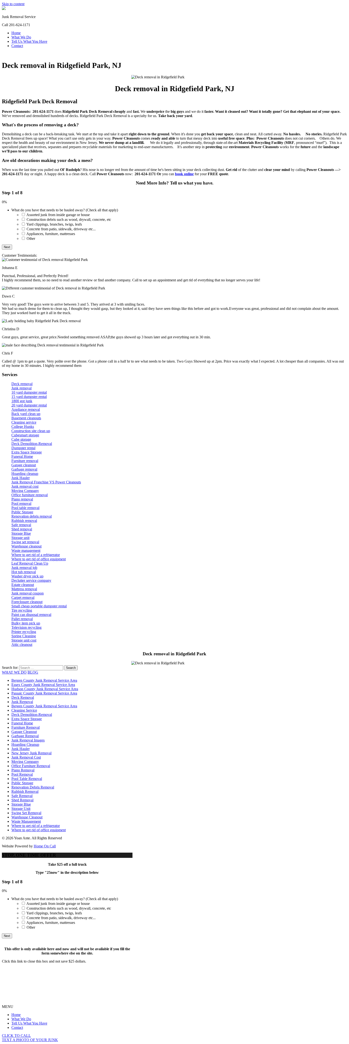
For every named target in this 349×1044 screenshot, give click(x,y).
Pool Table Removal (26, 779)
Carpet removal (22, 597)
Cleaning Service (24, 710)
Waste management (25, 550)
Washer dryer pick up (27, 576)
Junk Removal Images (28, 740)
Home (16, 33)
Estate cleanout (22, 585)
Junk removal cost (24, 486)
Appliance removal (25, 409)
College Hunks (22, 427)
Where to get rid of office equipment (38, 559)
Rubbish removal (24, 521)
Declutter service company (31, 580)
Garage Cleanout (24, 732)
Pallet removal (22, 619)
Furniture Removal (25, 727)
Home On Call (45, 846)
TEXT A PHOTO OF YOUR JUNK (30, 1040)
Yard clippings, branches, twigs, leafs (54, 224)
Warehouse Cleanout (26, 817)
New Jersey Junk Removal (31, 753)
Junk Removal (22, 702)
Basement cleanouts (26, 418)
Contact (17, 46)
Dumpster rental (23, 448)
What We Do (21, 37)
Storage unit (20, 538)
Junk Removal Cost (26, 757)
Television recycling (26, 627)
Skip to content (13, 4)
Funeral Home (22, 456)
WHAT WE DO (14, 672)
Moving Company (25, 491)
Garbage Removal (25, 736)
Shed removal (21, 529)
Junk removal (21, 388)
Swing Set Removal (26, 813)
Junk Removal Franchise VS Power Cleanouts (46, 482)
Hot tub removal (23, 572)
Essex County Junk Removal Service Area (43, 685)
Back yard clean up (25, 414)
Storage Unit (20, 809)
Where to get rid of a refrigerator (35, 555)
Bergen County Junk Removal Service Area (44, 680)
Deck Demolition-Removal (31, 444)
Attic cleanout (21, 644)
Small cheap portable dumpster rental (39, 606)
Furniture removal (24, 461)
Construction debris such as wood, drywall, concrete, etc (69, 219)
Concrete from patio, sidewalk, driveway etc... (61, 229)
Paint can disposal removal (31, 615)
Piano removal (22, 499)
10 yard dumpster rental (29, 392)
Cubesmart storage (25, 435)
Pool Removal (22, 774)
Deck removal (22, 384)
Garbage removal (24, 469)
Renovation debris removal (31, 516)
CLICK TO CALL (16, 1036)
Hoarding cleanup (24, 474)
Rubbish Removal (24, 791)
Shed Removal (22, 800)
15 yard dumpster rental (29, 397)
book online (184, 174)
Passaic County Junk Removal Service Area (44, 693)
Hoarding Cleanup (25, 744)
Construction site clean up (30, 431)
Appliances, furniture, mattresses (50, 234)
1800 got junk (21, 401)
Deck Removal (22, 697)
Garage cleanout (23, 465)
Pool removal (21, 503)
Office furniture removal (29, 495)
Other (31, 238)
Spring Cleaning (23, 636)
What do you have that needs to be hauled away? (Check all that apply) (64, 210)
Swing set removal (25, 542)
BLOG (33, 672)
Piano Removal (22, 770)
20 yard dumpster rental (29, 405)
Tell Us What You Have (29, 41)
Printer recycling (23, 632)
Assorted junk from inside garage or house (58, 215)
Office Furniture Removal (30, 766)
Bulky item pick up (25, 623)
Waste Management (26, 821)
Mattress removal (24, 589)
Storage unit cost (23, 640)
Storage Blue (21, 533)
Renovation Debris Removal (32, 787)
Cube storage (21, 439)
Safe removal (21, 525)
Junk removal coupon (27, 593)
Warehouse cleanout (26, 546)
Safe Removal (22, 796)
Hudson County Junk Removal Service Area (44, 689)
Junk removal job (24, 568)
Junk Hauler (20, 478)
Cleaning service (23, 422)
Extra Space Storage (26, 452)
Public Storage (22, 512)
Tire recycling (21, 610)
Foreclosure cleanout (26, 602)
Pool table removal (25, 508)
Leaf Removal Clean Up (29, 563)
